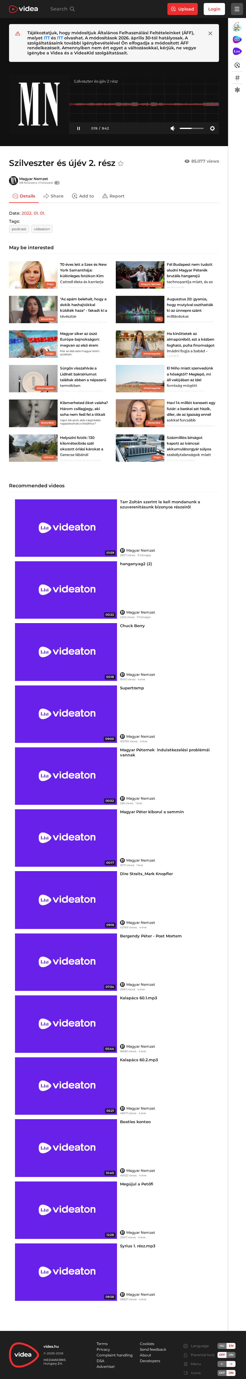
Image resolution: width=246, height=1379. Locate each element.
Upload (186, 9)
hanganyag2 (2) (136, 563)
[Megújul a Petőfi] (66, 1210)
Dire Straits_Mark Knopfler (146, 873)
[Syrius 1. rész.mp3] (66, 1272)
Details (27, 195)
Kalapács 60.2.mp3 (139, 1059)
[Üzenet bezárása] (210, 33)
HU (222, 1346)
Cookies (147, 1343)
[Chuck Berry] (66, 652)
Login (214, 9)
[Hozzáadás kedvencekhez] (120, 163)
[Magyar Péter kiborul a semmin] (66, 838)
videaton (42, 229)
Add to (86, 195)
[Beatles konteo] (66, 1148)
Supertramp (132, 687)
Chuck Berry (132, 625)
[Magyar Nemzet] (13, 180)
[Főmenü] (237, 9)
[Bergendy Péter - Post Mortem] (66, 962)
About (145, 1355)
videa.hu (51, 1346)
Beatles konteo (135, 1121)
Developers (150, 1361)
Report (117, 195)
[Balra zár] (222, 1364)
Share (57, 195)
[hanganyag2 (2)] (66, 590)
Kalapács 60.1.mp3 (138, 997)
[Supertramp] (66, 714)
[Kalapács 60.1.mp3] (66, 1024)
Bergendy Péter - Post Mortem (151, 935)
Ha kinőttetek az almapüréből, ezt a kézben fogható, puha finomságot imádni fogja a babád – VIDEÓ (190, 345)
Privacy (103, 1349)
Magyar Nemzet (33, 178)
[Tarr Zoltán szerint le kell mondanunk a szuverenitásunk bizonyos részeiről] (66, 528)
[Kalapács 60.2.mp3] (66, 1086)
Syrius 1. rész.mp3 (137, 1245)
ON (231, 1355)
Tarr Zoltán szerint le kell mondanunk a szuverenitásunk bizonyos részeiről (160, 504)
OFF (222, 1373)
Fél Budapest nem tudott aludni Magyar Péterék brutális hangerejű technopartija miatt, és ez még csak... (190, 276)
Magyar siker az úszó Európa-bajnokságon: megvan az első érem (80, 339)
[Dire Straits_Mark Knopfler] (66, 900)
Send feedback (153, 1349)
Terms (102, 1343)
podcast (19, 229)
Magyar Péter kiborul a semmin (152, 811)
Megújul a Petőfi (136, 1183)
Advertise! (106, 1366)
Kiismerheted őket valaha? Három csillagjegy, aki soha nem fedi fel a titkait (84, 408)
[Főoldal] (23, 9)
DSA (100, 1361)
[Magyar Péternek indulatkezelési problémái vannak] (66, 776)
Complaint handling (115, 1355)
